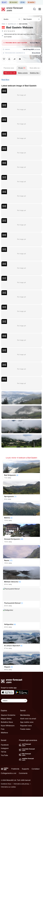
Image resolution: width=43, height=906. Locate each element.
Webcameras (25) (10, 73)
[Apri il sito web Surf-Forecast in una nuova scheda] (4, 2)
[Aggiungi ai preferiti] (4, 59)
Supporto (25, 769)
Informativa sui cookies (8, 787)
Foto (2, 729)
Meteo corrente (23, 73)
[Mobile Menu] (40, 9)
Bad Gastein (23, 24)
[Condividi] (14, 59)
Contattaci (36, 769)
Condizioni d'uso (6, 784)
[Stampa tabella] (20, 59)
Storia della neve (35, 68)
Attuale (20, 68)
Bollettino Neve (35, 73)
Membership (25, 715)
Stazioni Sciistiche (8, 715)
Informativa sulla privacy (21, 784)
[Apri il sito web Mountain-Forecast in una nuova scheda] (13, 2)
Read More (5, 79)
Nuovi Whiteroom (7, 725)
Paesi (3, 24)
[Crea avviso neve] (9, 59)
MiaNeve (4, 732)
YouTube (4, 755)
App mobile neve (26, 722)
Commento (23, 773)
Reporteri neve (26, 725)
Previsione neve (9, 68)
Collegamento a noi (8, 773)
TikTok (3, 751)
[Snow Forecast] (11, 9)
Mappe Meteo (6, 718)
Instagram (5, 748)
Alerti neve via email (28, 718)
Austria (12, 24)
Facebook (5, 744)
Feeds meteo (25, 729)
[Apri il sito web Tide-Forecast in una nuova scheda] (22, 2)
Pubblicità (15, 769)
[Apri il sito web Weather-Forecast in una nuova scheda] (31, 2)
